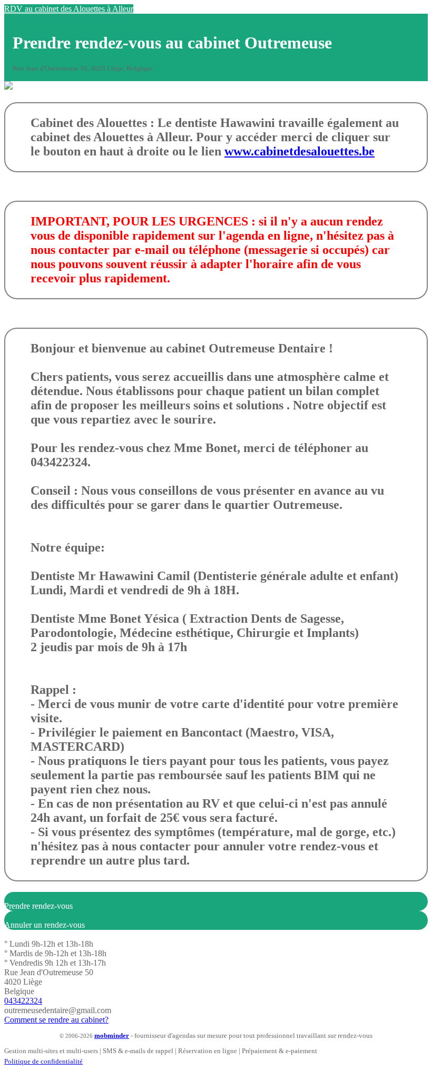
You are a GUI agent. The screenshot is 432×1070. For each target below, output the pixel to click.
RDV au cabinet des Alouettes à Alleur (68, 8)
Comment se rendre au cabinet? (56, 1019)
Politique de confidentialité (43, 1061)
